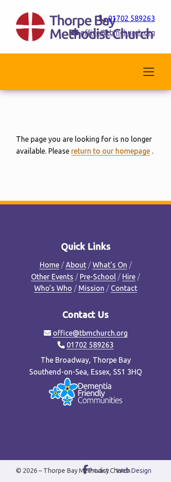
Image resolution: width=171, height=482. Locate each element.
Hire (128, 277)
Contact (124, 288)
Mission (91, 288)
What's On (110, 265)
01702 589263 (131, 18)
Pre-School (98, 277)
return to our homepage (110, 151)
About (76, 265)
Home (49, 265)
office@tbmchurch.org (117, 32)
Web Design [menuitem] (133, 470)
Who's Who (53, 288)
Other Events (52, 277)
